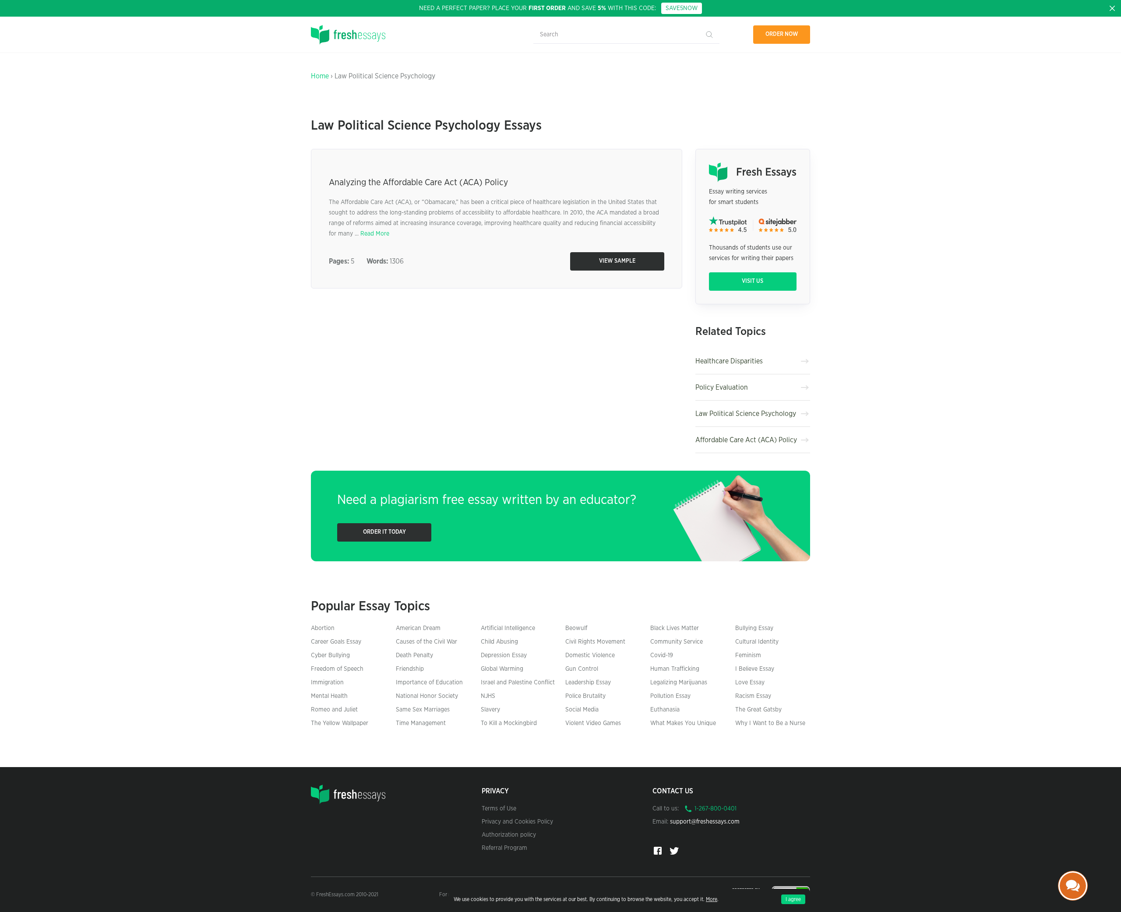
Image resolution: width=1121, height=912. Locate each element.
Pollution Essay (670, 696)
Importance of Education (429, 683)
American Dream (418, 628)
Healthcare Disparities (729, 361)
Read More (374, 234)
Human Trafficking (674, 669)
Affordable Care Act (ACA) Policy (746, 440)
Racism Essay (753, 696)
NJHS (488, 696)
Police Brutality (585, 696)
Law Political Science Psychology (745, 413)
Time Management (421, 723)
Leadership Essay (588, 683)
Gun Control (581, 669)
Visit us (752, 281)
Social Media (582, 710)
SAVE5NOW (682, 8)
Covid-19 (661, 655)
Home (320, 76)
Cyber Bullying (330, 655)
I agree (793, 899)
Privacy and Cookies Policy (517, 822)
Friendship (410, 669)
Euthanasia (665, 710)
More (711, 899)
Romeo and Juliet (334, 710)
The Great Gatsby (758, 710)
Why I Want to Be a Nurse (770, 723)
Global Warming (502, 669)
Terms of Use (499, 809)
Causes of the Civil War (426, 642)
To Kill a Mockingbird (509, 723)
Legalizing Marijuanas (678, 683)
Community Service (676, 642)
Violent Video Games (593, 723)
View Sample (617, 261)
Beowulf (576, 628)
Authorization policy (509, 835)
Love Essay (750, 683)
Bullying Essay (754, 628)
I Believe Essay (754, 669)
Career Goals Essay (336, 642)
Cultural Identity (757, 642)
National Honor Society (427, 696)
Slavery (490, 710)
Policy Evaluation (721, 387)
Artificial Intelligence (508, 628)
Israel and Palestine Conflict (518, 683)
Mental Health (329, 696)
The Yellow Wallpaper (339, 723)
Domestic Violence (590, 655)
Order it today (384, 532)
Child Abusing (499, 642)
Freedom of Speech (337, 669)
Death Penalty (414, 655)
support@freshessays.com (705, 822)
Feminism (748, 655)
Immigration (327, 683)
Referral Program (504, 848)
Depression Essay (504, 655)
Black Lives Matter (674, 628)
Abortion (323, 628)
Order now (781, 34)
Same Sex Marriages (423, 710)
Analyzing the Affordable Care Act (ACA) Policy (418, 182)
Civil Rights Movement (595, 642)
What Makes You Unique (683, 723)
